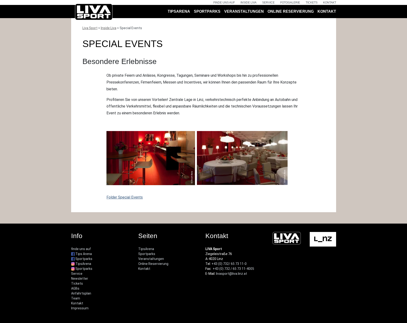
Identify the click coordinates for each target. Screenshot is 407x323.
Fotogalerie (290, 2)
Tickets (311, 2)
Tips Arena (83, 254)
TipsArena (179, 11)
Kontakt (329, 2)
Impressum (80, 308)
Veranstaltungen (244, 11)
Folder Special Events (124, 197)
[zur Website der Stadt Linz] (323, 239)
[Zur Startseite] (94, 12)
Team (75, 298)
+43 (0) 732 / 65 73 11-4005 (233, 269)
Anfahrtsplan (81, 293)
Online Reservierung (291, 11)
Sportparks (207, 11)
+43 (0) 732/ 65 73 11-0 (229, 264)
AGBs (75, 288)
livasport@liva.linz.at (231, 273)
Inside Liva (248, 2)
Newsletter (79, 278)
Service (268, 2)
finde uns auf (224, 2)
